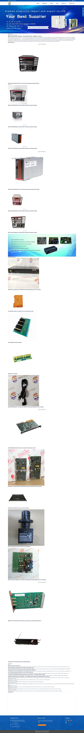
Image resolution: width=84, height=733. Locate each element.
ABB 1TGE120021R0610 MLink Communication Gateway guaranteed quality (23, 189)
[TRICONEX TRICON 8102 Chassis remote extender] (17, 497)
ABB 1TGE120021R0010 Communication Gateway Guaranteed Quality (22, 105)
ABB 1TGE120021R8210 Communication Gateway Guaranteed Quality (22, 210)
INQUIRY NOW (42, 725)
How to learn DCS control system (14, 665)
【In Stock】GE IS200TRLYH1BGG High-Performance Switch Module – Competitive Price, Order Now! (26, 674)
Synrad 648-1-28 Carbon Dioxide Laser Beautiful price (19, 661)
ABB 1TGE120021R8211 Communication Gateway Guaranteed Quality (22, 232)
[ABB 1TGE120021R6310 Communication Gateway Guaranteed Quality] (17, 137)
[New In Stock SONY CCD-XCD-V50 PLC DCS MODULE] (26, 527)
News (51, 3)
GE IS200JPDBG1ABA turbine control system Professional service (22, 447)
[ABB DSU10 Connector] (22, 358)
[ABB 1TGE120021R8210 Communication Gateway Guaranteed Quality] (17, 200)
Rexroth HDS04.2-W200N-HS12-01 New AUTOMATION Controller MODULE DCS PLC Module (27, 579)
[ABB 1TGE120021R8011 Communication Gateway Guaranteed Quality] (17, 116)
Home (38, 3)
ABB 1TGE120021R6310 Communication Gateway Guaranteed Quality (22, 148)
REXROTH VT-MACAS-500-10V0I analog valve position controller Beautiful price (24, 620)
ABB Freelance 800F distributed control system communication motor (21, 667)
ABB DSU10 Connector (13, 373)
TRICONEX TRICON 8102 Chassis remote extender (18, 508)
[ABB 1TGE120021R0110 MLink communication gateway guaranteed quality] (27, 62)
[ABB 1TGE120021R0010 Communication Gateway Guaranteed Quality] (17, 94)
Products (44, 3)
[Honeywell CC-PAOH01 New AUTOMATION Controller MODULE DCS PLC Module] (26, 467)
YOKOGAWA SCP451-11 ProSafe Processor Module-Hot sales (20, 311)
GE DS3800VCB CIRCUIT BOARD (15, 342)
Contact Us (71, 3)
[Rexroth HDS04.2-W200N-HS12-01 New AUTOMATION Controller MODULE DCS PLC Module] (23, 563)
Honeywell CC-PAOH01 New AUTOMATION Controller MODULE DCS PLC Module (25, 486)
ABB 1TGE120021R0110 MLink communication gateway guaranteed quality (23, 83)
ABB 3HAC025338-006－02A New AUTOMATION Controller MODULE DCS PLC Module (26, 406)
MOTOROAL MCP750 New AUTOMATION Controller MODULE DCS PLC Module (24, 289)
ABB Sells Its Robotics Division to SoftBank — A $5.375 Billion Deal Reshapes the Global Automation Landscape (28, 676)
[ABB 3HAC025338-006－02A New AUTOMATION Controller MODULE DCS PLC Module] (23, 390)
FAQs (57, 3)
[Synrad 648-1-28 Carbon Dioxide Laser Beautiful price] (27, 641)
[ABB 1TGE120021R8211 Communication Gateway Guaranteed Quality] (17, 221)
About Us (64, 3)
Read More (9, 84)
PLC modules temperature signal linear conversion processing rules (20, 672)
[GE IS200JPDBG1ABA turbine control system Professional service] (27, 427)
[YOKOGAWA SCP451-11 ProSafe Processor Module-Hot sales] (17, 300)
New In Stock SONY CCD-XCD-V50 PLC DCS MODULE (19, 546)
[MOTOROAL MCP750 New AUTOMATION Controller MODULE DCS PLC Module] (23, 273)
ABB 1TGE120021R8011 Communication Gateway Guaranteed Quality (22, 126)
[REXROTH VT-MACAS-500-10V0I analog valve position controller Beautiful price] (27, 600)
